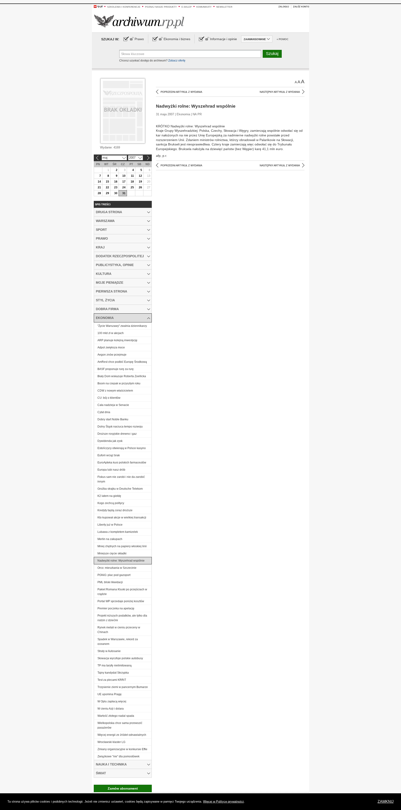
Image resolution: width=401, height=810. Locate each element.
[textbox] (190, 54)
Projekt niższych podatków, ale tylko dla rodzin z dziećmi (122, 618)
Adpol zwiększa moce (111, 347)
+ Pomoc (282, 39)
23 (115, 187)
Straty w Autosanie (109, 651)
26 (140, 187)
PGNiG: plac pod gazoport (113, 575)
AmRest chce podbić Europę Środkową (122, 361)
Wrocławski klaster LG (111, 742)
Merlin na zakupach (109, 539)
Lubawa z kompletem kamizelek (117, 532)
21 (99, 187)
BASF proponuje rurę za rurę (115, 369)
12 (140, 175)
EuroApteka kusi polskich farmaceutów (121, 462)
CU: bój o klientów (108, 397)
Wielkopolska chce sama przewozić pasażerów (119, 725)
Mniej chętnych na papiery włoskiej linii (122, 546)
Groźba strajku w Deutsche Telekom (120, 488)
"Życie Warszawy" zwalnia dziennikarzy (122, 326)
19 (140, 181)
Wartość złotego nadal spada (115, 715)
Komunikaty (204, 7)
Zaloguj (283, 7)
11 (132, 175)
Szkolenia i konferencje (123, 7)
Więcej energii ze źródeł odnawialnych (121, 734)
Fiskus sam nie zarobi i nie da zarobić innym (121, 479)
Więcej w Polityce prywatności (223, 801)
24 (124, 187)
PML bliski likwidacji (110, 582)
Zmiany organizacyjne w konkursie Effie (122, 749)
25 (132, 187)
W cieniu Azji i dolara (110, 708)
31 (124, 193)
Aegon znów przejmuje (111, 354)
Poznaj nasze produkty (161, 7)
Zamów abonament (123, 788)
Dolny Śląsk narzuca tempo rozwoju (120, 426)
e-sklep (186, 7)
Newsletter (224, 7)
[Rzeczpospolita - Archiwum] (139, 21)
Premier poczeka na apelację (115, 608)
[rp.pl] (98, 6)
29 (107, 193)
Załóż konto (301, 7)
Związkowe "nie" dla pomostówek (118, 756)
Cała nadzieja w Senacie (113, 405)
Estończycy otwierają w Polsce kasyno (121, 448)
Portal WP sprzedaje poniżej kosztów (120, 601)
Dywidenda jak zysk (110, 441)
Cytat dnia (103, 412)
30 (115, 193)
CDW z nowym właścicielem (115, 390)
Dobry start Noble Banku (112, 419)
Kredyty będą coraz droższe (115, 510)
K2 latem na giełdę (109, 496)
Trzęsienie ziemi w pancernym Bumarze (122, 687)
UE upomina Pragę (109, 694)
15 (107, 181)
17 (124, 181)
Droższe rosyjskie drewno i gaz (117, 433)
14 (99, 181)
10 (124, 175)
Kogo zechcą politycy (110, 503)
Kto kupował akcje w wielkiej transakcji (121, 517)
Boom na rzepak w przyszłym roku (118, 383)
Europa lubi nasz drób (111, 469)
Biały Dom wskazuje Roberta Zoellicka (121, 376)
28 (99, 193)
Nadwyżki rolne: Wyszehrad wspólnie (121, 560)
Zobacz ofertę (176, 60)
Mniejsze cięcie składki (111, 553)
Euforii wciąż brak (108, 455)
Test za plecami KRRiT (111, 679)
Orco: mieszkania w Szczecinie (116, 567)
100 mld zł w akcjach (110, 333)
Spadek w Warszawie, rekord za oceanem (117, 642)
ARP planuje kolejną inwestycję (117, 340)
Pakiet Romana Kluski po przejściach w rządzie (122, 592)
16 (115, 181)
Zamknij (386, 802)
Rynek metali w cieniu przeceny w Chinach (118, 630)
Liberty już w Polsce (110, 524)
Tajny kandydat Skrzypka (113, 672)
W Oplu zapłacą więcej (111, 701)
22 (107, 187)
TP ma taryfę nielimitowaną (114, 665)
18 (132, 181)
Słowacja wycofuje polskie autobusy (120, 658)
